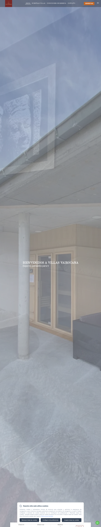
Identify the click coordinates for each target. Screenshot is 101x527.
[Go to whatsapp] (97, 523)
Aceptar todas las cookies (71, 520)
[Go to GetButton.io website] (97, 525)
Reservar (89, 3)
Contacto (71, 3)
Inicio (28, 3)
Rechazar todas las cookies (29, 520)
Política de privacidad (47, 516)
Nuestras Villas (38, 3)
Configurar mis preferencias (50, 520)
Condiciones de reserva (56, 3)
